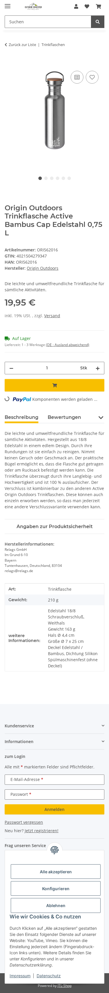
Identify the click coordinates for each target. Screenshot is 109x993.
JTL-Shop (65, 985)
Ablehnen (55, 905)
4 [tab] (57, 178)
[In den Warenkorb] (9, 63)
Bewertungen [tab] (64, 417)
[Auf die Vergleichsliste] (77, 77)
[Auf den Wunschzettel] (92, 77)
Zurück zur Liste (22, 44)
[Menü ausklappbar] (7, 3)
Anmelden (54, 809)
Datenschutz (49, 975)
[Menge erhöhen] (97, 368)
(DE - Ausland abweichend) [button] (67, 344)
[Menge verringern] (11, 368)
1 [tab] (40, 178)
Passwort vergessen (24, 822)
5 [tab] (63, 178)
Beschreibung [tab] (21, 417)
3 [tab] (51, 178)
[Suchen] (97, 21)
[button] (76, 6)
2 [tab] (46, 178)
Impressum (20, 975)
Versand (52, 315)
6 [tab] (69, 178)
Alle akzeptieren (56, 871)
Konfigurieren (55, 888)
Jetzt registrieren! (41, 830)
